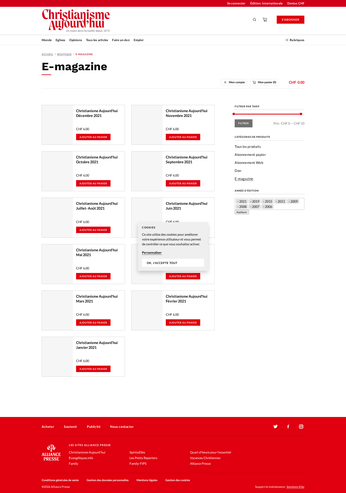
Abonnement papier (250, 154)
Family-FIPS (138, 463)
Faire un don (121, 40)
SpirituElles (137, 452)
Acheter (48, 426)
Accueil (47, 54)
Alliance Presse (200, 463)
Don (238, 170)
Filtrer (243, 123)
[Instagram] (301, 426)
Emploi (138, 40)
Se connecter (236, 3)
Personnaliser (152, 252)
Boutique (64, 54)
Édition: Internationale (266, 3)
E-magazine (244, 179)
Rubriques (297, 40)
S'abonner (290, 19)
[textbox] (275, 207)
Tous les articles (97, 40)
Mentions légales (147, 480)
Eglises (60, 40)
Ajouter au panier (93, 137)
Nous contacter (122, 426)
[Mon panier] (265, 19)
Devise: (295, 3)
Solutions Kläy (295, 486)
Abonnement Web (249, 162)
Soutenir (70, 426)
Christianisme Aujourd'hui (87, 452)
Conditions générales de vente (60, 480)
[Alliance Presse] (51, 461)
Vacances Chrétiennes (205, 458)
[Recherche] (254, 19)
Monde (47, 40)
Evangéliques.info (81, 458)
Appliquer (241, 212)
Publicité (94, 426)
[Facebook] (288, 426)
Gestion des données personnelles (108, 480)
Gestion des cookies (177, 480)
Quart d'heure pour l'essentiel (210, 452)
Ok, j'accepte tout (162, 263)
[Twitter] (275, 426)
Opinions (75, 40)
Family (73, 463)
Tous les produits (248, 146)
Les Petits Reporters (143, 458)
